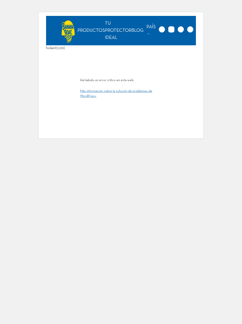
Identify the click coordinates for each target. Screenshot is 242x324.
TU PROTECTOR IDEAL (118, 30)
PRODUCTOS (91, 30)
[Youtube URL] (190, 29)
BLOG (137, 30)
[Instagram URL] (171, 29)
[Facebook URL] (181, 29)
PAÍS (151, 27)
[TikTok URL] (162, 29)
